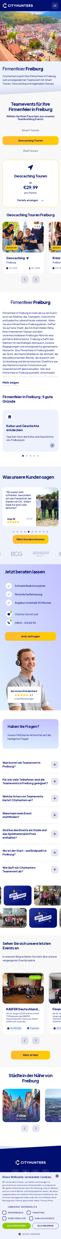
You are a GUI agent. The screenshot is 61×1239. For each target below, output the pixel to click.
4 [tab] (34, 455)
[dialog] (30, 1205)
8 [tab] (40, 531)
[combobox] (57, 1176)
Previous (24, 279)
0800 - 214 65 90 (25, 622)
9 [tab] (44, 531)
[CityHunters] (18, 5)
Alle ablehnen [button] (45, 1225)
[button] (30, 1233)
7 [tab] (36, 531)
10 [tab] (47, 531)
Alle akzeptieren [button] (16, 1225)
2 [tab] (27, 455)
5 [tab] (38, 455)
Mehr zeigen (11, 382)
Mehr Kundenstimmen (31, 539)
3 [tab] (30, 455)
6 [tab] (32, 531)
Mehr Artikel (30, 1055)
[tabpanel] (30, 431)
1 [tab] (23, 455)
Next (36, 279)
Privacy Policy (47, 1200)
